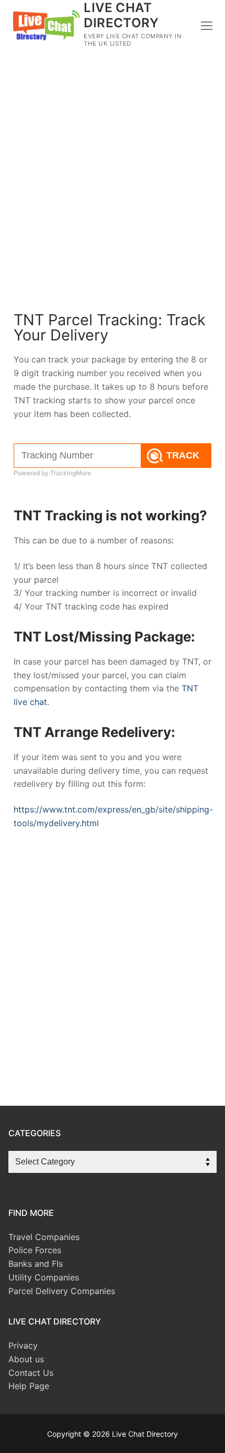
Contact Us (30, 1372)
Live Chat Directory (121, 15)
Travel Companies (44, 1237)
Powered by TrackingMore (52, 473)
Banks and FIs (35, 1263)
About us (26, 1359)
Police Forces (34, 1250)
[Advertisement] (112, 190)
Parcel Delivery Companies (61, 1291)
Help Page (28, 1386)
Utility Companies (43, 1277)
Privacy (23, 1345)
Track (182, 455)
